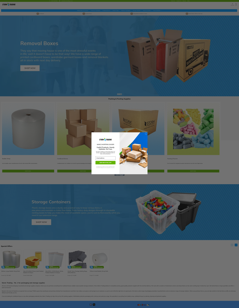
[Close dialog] (146, 134)
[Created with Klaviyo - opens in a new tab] (119, 175)
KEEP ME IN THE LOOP (105, 162)
